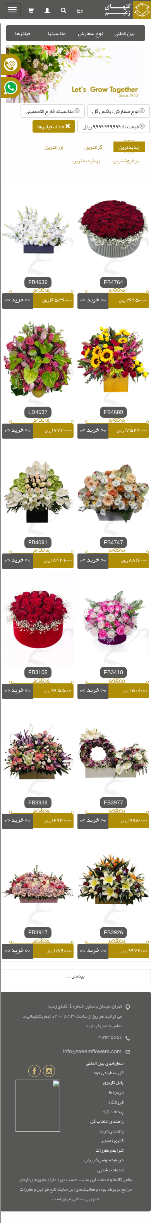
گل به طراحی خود (108, 1072)
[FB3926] (113, 881)
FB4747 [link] (113, 542)
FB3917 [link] (38, 932)
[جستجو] (63, 10)
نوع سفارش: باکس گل (115, 111)
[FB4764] (113, 230)
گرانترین (93, 146)
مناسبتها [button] (56, 33)
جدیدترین (129, 146)
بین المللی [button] (124, 33)
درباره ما (116, 1092)
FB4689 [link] (113, 412)
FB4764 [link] (113, 282)
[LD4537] (38, 360)
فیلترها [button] (22, 33)
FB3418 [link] (113, 672)
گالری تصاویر (112, 1140)
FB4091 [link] (38, 542)
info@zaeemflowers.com (92, 1051)
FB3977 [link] (113, 802)
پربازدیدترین (86, 160)
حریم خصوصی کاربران (104, 1159)
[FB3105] (38, 621)
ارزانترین (54, 146)
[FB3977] (113, 751)
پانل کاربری (113, 1082)
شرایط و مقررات (110, 1150)
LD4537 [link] (38, 412)
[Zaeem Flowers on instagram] (49, 1072)
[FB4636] (38, 230)
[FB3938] (38, 751)
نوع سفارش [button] (90, 33)
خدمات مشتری (110, 1169)
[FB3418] (113, 621)
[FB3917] (38, 881)
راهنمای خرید (111, 1131)
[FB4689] (113, 360)
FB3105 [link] (38, 672)
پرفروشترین (126, 160)
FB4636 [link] (38, 282)
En (80, 10)
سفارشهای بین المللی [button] (105, 1063)
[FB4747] (113, 491)
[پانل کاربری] (47, 10)
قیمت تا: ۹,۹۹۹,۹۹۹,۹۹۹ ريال (110, 126)
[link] (92, 301)
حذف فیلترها (51, 126)
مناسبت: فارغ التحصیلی (50, 111)
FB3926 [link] (113, 932)
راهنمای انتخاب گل (107, 1121)
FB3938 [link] (38, 802)
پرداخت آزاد (113, 1111)
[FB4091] (38, 491)
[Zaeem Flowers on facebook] (34, 1072)
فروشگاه (116, 1102)
